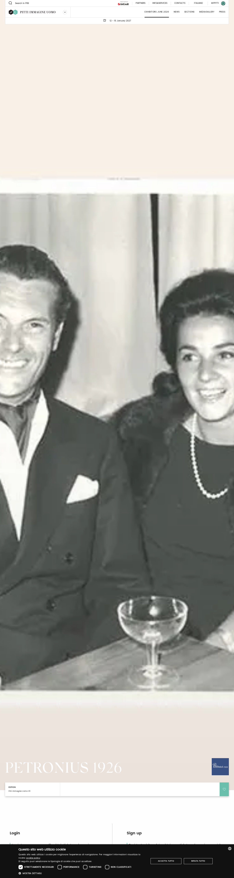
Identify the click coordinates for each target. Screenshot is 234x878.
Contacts (179, 3)
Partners (140, 3)
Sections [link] (189, 12)
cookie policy (33, 858)
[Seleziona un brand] (65, 12)
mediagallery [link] (206, 12)
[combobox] (229, 848)
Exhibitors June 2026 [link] (157, 12)
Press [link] (222, 12)
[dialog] (117, 861)
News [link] (177, 12)
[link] (216, 3)
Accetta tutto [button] (166, 861)
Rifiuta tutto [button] (198, 861)
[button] (82, 873)
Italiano (198, 3)
